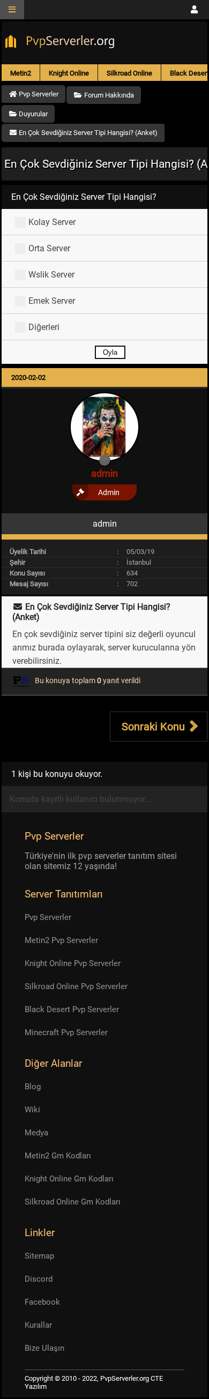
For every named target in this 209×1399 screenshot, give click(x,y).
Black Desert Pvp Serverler (72, 1009)
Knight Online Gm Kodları (69, 1179)
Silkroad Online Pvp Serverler (76, 986)
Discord (39, 1279)
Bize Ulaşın (44, 1348)
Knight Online (69, 73)
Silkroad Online (129, 73)
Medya (36, 1133)
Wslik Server (51, 275)
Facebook (42, 1302)
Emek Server (51, 301)
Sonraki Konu (155, 726)
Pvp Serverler (48, 917)
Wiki (32, 1109)
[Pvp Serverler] (62, 43)
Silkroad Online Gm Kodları (73, 1202)
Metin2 (20, 73)
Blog (33, 1086)
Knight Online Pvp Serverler (73, 963)
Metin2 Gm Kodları (58, 1156)
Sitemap (39, 1256)
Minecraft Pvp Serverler (66, 1032)
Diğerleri (43, 327)
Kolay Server (52, 222)
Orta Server (49, 248)
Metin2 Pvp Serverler (61, 940)
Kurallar (38, 1325)
